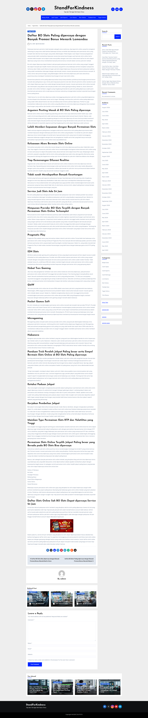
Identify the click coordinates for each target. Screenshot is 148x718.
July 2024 (105, 209)
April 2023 (105, 250)
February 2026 (106, 132)
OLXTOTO (79, 714)
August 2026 (106, 107)
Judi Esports (64, 17)
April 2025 (105, 172)
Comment (31, 620)
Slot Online (82, 17)
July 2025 (105, 160)
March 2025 (105, 177)
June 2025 (105, 164)
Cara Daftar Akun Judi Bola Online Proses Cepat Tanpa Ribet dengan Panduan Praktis (111, 68)
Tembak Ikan (92, 17)
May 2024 (105, 217)
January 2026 (106, 136)
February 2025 (106, 181)
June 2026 (105, 115)
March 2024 (105, 225)
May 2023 (105, 246)
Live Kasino (73, 17)
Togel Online (102, 17)
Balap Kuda (45, 17)
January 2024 (106, 234)
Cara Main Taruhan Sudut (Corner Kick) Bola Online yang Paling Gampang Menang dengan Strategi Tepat (61, 689)
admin (34, 43)
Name (30, 643)
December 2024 (107, 189)
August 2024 (106, 205)
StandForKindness (74, 8)
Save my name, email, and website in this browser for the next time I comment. (52, 660)
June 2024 (105, 213)
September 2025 (107, 152)
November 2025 (107, 144)
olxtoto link (105, 310)
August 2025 (106, 156)
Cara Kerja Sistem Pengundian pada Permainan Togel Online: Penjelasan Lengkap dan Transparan (37, 598)
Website (30, 654)
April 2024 (105, 221)
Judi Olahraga (106, 275)
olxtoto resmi (106, 323)
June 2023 (105, 242)
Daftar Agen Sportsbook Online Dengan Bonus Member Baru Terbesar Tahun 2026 (111, 82)
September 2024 (107, 201)
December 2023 (107, 238)
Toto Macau (105, 295)
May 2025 (105, 168)
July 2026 (105, 111)
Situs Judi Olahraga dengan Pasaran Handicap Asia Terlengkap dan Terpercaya (110, 51)
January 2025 (106, 185)
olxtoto (104, 317)
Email (30, 649)
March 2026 (105, 128)
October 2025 (106, 148)
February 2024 (106, 230)
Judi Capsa (55, 17)
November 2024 (107, 193)
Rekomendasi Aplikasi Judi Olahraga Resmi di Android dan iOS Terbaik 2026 (111, 75)
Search (105, 31)
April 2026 (105, 124)
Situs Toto (105, 302)
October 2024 (106, 197)
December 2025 (107, 140)
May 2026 (105, 119)
